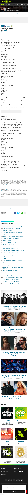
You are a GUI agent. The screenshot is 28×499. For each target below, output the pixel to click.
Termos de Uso (17, 469)
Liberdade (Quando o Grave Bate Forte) (11, 283)
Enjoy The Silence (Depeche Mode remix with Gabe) (12, 255)
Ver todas (24, 288)
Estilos (13, 4)
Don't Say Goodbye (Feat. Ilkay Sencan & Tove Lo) (13, 250)
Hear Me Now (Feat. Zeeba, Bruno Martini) (11, 228)
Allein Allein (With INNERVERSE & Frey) (11, 270)
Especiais (3, 468)
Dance (8, 10)
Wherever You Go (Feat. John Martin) (11, 281)
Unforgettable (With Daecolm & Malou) (11, 279)
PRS (15, 180)
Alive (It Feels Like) (7, 262)
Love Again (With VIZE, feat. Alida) (10, 242)
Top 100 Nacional (4, 471)
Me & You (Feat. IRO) (7, 275)
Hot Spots (3, 469)
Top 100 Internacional (5, 473)
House (17, 10)
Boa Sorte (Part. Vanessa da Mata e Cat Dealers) (13, 236)
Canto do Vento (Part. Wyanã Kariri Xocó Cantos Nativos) (13, 268)
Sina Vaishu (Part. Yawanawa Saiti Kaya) (11, 265)
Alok (8, 9)
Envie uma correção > (14, 208)
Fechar (14, 491)
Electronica (12, 10)
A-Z (18, 4)
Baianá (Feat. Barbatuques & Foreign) (11, 238)
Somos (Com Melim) (7, 240)
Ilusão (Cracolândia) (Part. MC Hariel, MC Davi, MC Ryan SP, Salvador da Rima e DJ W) (13, 248)
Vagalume (6, 1)
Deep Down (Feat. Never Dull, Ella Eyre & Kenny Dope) (13, 233)
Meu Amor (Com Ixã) (7, 273)
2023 (6, 189)
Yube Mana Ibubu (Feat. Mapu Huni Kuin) (11, 252)
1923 (16, 189)
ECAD (2, 190)
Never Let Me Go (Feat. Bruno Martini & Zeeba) (12, 277)
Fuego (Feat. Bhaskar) (7, 230)
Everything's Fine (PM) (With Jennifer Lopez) (12, 226)
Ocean (4, 258)
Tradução (8, 26)
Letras (2, 13)
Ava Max (6, 30)
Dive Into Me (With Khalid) (8, 244)
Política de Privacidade (18, 471)
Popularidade (11, 13)
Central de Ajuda (17, 468)
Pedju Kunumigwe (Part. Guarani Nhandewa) (12, 260)
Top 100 (8, 4)
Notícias (23, 4)
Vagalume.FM (24, 404)
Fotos (6, 13)
